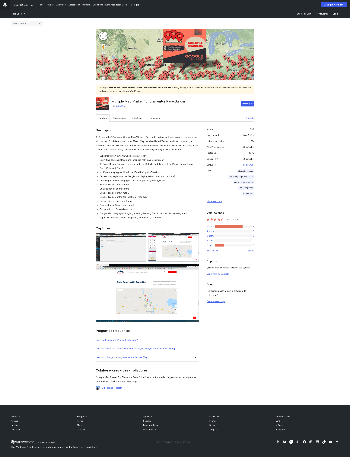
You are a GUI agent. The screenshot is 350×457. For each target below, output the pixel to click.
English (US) (248, 165)
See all (251, 250)
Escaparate (82, 416)
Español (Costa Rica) (46, 442)
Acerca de (15, 416)
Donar (212, 425)
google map (248, 193)
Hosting (14, 425)
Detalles (103, 118)
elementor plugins (245, 188)
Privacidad (16, 429)
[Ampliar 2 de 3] (195, 236)
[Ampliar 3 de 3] (195, 267)
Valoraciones (119, 118)
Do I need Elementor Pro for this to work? (117, 340)
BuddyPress (281, 429)
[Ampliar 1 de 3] (142, 236)
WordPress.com (283, 416)
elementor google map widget (240, 177)
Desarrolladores (150, 425)
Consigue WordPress (334, 5)
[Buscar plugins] (40, 23)
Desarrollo (155, 118)
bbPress (279, 425)
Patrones (81, 429)
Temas (80, 421)
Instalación (137, 118)
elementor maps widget (243, 182)
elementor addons (245, 171)
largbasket (121, 106)
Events (212, 421)
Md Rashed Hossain (111, 387)
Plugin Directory (18, 14)
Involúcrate (214, 416)
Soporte (250, 118)
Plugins (80, 425)
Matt (278, 421)
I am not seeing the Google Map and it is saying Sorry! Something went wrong (135, 348)
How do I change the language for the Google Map (122, 357)
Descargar (247, 103)
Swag (213, 429)
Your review (212, 250)
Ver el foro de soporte (218, 274)
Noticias (14, 421)
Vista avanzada (214, 201)
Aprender (147, 416)
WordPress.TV (149, 429)
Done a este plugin (216, 301)
